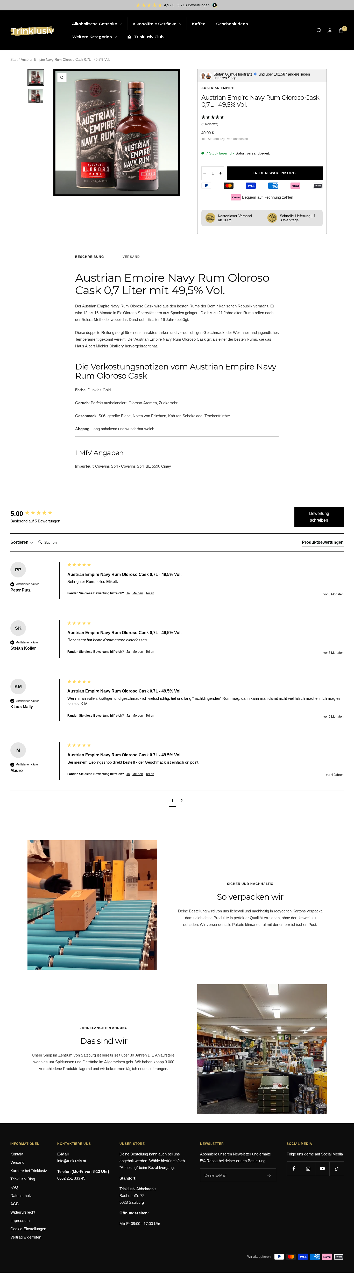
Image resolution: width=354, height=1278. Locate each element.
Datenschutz (21, 1195)
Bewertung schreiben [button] (319, 516)
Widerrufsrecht (22, 1212)
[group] (37, 513)
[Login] (330, 30)
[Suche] (319, 30)
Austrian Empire (217, 88)
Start (14, 60)
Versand (131, 257)
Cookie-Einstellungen (28, 1229)
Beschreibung (89, 257)
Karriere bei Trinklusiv (28, 1170)
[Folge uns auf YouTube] (322, 1168)
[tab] (323, 543)
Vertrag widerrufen (25, 1237)
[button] (262, 121)
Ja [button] (128, 593)
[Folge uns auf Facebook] (294, 1168)
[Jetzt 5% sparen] (269, 1175)
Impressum (20, 1220)
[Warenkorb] (341, 30)
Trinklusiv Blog (22, 1179)
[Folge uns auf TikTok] (336, 1168)
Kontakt (16, 1154)
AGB (14, 1204)
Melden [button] (137, 593)
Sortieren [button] (20, 542)
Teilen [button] (150, 593)
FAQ (14, 1187)
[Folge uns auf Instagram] (308, 1168)
